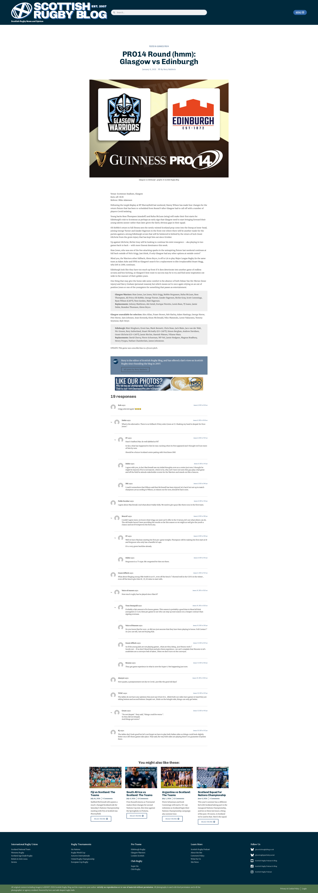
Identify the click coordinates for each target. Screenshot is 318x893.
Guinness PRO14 (163, 46)
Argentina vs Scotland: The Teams (176, 793)
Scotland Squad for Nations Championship (212, 793)
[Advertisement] (159, 36)
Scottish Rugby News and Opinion (27, 21)
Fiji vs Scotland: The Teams (103, 793)
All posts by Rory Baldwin (135, 369)
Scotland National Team (110, 769)
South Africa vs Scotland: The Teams (139, 793)
